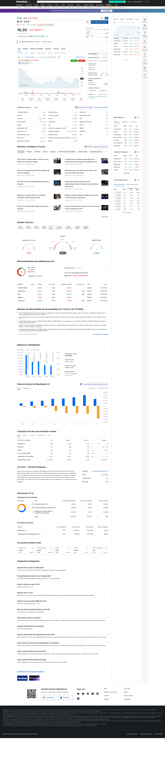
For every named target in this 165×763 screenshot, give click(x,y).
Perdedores (133, 121)
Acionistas (32, 53)
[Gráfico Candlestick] (19, 57)
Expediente (127, 699)
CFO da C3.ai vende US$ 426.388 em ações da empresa (33, 183)
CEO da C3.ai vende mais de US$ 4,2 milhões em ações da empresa (33, 172)
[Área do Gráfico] (22, 57)
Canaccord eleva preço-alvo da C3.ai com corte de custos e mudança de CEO (82, 207)
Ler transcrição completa (100, 334)
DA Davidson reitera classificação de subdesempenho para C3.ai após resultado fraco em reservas (81, 184)
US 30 (115, 46)
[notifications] (144, 1)
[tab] (20, 227)
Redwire (76, 548)
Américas (77, 7)
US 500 (116, 43)
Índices (122, 19)
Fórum (63, 49)
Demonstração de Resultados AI (33, 384)
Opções (50, 53)
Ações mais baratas (120, 180)
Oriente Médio (89, 7)
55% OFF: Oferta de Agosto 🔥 (117, 1)
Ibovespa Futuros (118, 40)
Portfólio (106, 695)
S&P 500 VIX (117, 49)
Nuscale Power (22, 548)
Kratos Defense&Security (98, 548)
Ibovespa (116, 38)
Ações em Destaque (121, 152)
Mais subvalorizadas (119, 184)
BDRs (69, 7)
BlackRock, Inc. (22, 530)
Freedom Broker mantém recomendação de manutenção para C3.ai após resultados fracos (81, 160)
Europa (83, 7)
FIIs (73, 7)
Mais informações (46, 41)
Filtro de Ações (100, 5)
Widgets (106, 699)
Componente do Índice (60, 53)
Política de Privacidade (146, 734)
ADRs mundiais (55, 7)
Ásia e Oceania (97, 7)
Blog (105, 688)
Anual (19, 388)
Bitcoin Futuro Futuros (119, 52)
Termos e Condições (132, 734)
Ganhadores (125, 121)
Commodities (129, 19)
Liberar (51, 459)
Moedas (116, 19)
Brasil (33, 7)
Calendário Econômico (88, 5)
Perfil (26, 53)
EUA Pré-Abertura (46, 7)
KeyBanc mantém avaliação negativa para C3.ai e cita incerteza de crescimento (81, 196)
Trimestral (26, 388)
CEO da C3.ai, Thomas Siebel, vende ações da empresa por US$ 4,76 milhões (32, 160)
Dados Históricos (41, 53)
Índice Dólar (117, 54)
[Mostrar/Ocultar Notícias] (59, 57)
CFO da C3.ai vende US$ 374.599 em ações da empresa (32, 207)
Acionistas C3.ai (25, 493)
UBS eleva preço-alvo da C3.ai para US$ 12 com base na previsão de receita (81, 172)
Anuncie (126, 692)
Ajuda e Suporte (128, 695)
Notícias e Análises (36, 49)
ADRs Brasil (64, 7)
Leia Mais (20, 481)
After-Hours (23, 36)
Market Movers (119, 117)
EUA (107, 481)
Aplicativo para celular (110, 692)
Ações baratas (120, 7)
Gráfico (25, 49)
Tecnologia (104, 474)
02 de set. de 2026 (72, 131)
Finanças (48, 49)
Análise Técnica (25, 222)
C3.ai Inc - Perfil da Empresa (31, 467)
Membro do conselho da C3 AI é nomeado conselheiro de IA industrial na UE (31, 196)
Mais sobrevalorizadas (132, 184)
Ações (19, 7)
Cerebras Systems (41, 548)
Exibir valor (103, 29)
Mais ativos (117, 121)
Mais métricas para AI (101, 107)
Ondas (57, 548)
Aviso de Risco (158, 734)
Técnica (56, 49)
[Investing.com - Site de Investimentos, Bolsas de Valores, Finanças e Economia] (23, 2)
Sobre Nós (127, 688)
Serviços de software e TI (100, 471)
